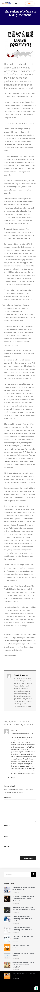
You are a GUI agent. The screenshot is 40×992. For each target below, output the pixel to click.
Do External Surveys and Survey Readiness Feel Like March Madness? (23, 899)
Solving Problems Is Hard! (21, 945)
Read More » (16, 892)
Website (7, 847)
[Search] (33, 874)
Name (7, 826)
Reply (13, 778)
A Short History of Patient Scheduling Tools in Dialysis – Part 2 (23, 919)
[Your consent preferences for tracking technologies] (36, 988)
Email (6, 836)
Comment (8, 797)
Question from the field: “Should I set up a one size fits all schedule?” (24, 965)
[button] (16, 3)
